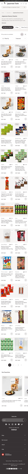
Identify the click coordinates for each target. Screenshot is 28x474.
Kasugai (2, 218)
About (3, 444)
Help (3, 449)
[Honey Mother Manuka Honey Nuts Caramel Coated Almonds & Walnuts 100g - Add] (11, 252)
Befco (16, 244)
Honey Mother (4, 244)
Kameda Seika (18, 138)
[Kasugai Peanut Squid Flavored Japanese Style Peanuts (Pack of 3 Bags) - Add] (11, 225)
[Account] (21, 3)
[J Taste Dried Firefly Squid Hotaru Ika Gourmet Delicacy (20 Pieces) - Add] (11, 93)
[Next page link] (21, 365)
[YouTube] (18, 424)
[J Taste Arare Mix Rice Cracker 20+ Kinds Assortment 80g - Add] (11, 119)
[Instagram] (12, 424)
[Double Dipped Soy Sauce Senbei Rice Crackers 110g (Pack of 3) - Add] (26, 199)
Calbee (2, 164)
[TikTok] (22, 424)
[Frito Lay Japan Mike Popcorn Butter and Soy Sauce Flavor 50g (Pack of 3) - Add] (11, 280)
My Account (4, 440)
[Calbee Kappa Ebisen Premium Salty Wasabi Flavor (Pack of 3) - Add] (11, 173)
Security (20, 461)
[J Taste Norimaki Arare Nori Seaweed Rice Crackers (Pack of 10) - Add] (26, 66)
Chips (16, 27)
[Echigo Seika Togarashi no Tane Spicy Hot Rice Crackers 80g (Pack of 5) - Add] (11, 199)
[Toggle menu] (2, 3)
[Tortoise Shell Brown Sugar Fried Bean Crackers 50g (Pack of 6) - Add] (26, 334)
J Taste (2, 59)
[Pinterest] (15, 424)
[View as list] (25, 34)
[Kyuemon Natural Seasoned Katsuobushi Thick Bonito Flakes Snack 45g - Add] (26, 306)
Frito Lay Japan (4, 272)
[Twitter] (9, 424)
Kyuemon (17, 299)
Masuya (2, 325)
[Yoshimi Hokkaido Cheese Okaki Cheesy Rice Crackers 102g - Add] (26, 360)
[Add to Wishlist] (12, 46)
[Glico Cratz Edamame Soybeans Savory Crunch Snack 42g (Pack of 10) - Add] (26, 225)
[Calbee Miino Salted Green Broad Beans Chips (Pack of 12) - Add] (11, 360)
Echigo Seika (3, 192)
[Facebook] (6, 424)
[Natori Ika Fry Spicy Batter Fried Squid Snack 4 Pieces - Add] (26, 119)
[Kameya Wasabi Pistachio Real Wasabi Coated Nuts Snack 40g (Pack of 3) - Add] (11, 145)
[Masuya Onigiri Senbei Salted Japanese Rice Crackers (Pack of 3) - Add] (11, 334)
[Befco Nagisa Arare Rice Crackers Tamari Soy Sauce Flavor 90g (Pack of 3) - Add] (26, 252)
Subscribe (24, 420)
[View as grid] (22, 34)
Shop (3, 435)
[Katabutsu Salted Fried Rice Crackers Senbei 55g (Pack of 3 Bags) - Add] (26, 145)
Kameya (2, 138)
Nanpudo (17, 272)
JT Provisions (17, 112)
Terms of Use (8, 461)
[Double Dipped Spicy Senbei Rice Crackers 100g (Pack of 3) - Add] (11, 306)
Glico (16, 218)
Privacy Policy (15, 461)
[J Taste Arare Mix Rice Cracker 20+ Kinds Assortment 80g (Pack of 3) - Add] (11, 66)
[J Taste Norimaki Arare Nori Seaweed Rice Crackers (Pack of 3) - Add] (26, 93)
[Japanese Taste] (11, 3)
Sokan (16, 164)
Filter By (6, 38)
